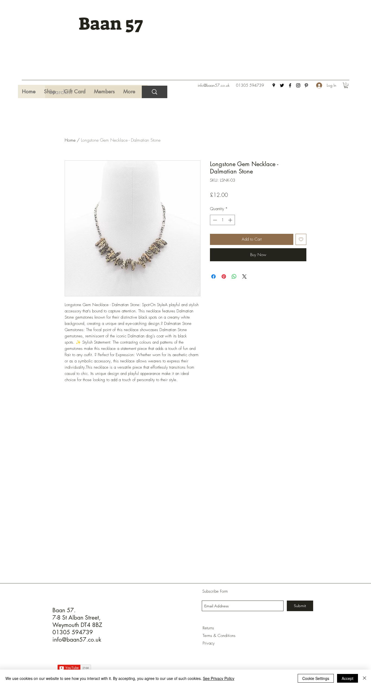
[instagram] (298, 85)
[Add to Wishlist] (301, 239)
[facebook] (290, 85)
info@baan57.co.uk (213, 85)
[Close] (364, 678)
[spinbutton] (222, 220)
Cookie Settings (315, 678)
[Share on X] (244, 276)
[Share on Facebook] (213, 276)
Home (70, 140)
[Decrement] (214, 220)
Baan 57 (110, 23)
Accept (347, 678)
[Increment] (230, 220)
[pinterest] (306, 85)
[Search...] (154, 92)
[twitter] (282, 85)
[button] (346, 85)
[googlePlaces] (273, 85)
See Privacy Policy (218, 678)
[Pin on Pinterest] (224, 276)
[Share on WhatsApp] (234, 276)
